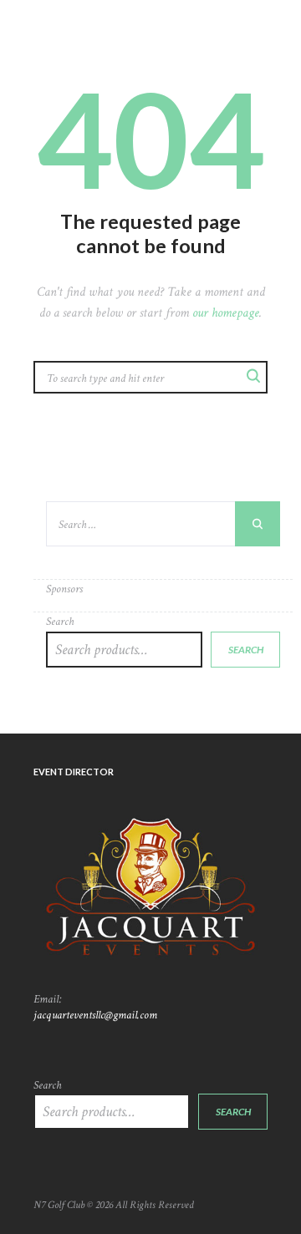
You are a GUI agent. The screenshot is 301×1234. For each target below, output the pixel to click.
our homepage (225, 313)
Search (60, 621)
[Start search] (252, 375)
